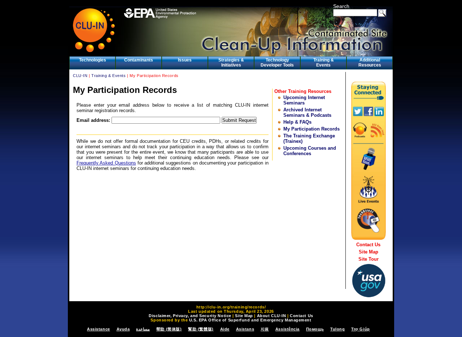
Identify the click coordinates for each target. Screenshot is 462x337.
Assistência (287, 329)
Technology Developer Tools (277, 62)
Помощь (315, 329)
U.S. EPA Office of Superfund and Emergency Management (250, 320)
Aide (225, 329)
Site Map (368, 252)
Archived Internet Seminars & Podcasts (307, 112)
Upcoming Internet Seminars (304, 100)
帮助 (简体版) (169, 329)
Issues (185, 60)
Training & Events (323, 62)
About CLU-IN (271, 315)
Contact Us (368, 244)
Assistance (98, 329)
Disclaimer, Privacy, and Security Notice (190, 315)
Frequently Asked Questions (106, 163)
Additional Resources (369, 62)
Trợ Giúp (360, 329)
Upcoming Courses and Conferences (309, 150)
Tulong (337, 329)
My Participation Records (311, 129)
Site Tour (368, 259)
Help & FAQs (297, 122)
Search (341, 6)
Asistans (245, 329)
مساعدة (143, 329)
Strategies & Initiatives (231, 62)
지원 (265, 329)
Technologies (92, 60)
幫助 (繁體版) (200, 329)
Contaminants (138, 60)
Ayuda (123, 329)
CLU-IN (80, 75)
